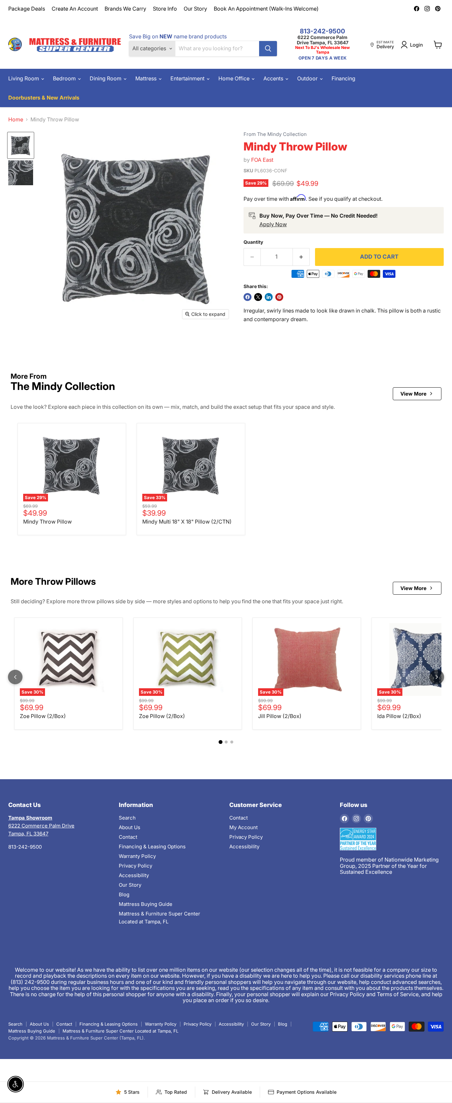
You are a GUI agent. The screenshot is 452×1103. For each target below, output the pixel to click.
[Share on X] (258, 297)
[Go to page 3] (231, 742)
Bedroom (65, 78)
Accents (274, 78)
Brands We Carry (125, 9)
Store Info (165, 9)
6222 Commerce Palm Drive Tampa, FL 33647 (322, 39)
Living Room (24, 78)
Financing (343, 78)
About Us (129, 827)
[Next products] (436, 677)
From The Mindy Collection (275, 134)
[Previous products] (15, 677)
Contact (128, 837)
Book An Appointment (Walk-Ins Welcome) (266, 9)
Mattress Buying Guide (145, 904)
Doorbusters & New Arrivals (43, 97)
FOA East (262, 159)
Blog (124, 894)
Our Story (195, 9)
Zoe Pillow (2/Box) (43, 716)
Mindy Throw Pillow (47, 521)
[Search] (268, 48)
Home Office (234, 78)
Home (15, 119)
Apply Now (273, 224)
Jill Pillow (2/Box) (279, 716)
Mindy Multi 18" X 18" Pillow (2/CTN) (187, 521)
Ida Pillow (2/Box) (399, 716)
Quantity (253, 242)
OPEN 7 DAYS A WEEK (322, 58)
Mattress (146, 78)
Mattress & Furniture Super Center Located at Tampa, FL (120, 1031)
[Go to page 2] (226, 742)
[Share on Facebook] (247, 297)
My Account (243, 827)
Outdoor (308, 78)
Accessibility (134, 875)
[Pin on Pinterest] (279, 297)
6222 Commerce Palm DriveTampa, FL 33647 (41, 826)
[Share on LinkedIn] (269, 297)
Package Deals (26, 9)
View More (413, 394)
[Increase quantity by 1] (301, 257)
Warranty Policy (137, 856)
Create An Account (75, 9)
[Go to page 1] (220, 742)
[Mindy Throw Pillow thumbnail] (21, 145)
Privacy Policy (135, 866)
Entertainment (188, 78)
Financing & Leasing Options (152, 846)
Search (127, 818)
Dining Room (106, 78)
